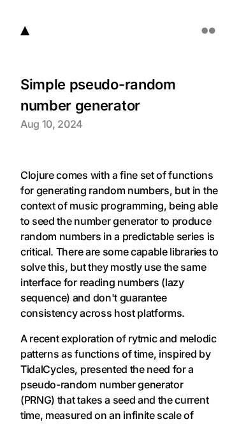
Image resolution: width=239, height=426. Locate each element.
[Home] (24, 30)
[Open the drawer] (208, 30)
